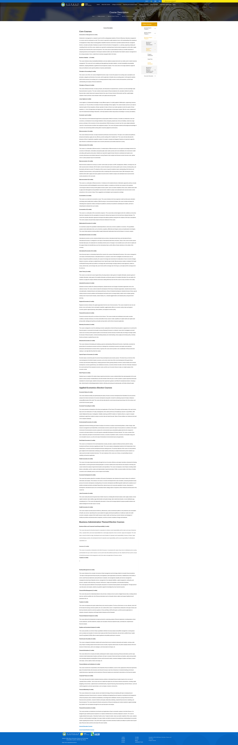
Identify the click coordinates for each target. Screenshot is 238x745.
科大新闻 (137, 737)
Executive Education (148, 76)
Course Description (141, 16)
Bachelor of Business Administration (149, 43)
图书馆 (136, 740)
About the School (106, 4)
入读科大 (123, 737)
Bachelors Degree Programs (113, 16)
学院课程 (123, 738)
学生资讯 (123, 740)
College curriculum (116, 4)
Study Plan (150, 59)
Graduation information (165, 4)
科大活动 (137, 738)
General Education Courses (85, 726)
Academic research (144, 4)
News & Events (154, 4)
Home (98, 4)
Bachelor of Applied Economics (128, 16)
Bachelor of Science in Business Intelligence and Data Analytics (149, 70)
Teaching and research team (130, 4)
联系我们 (123, 742)
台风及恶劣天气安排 (139, 742)
